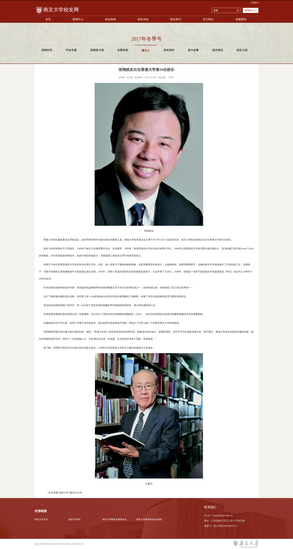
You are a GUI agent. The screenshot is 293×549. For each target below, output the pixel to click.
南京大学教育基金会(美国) (149, 519)
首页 (48, 19)
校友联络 (110, 19)
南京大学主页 (41, 519)
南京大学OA (75, 519)
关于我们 (208, 19)
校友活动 (143, 19)
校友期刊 (175, 19)
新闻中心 (78, 19)
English (254, 2)
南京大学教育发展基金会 (114, 519)
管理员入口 (251, 10)
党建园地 (240, 19)
